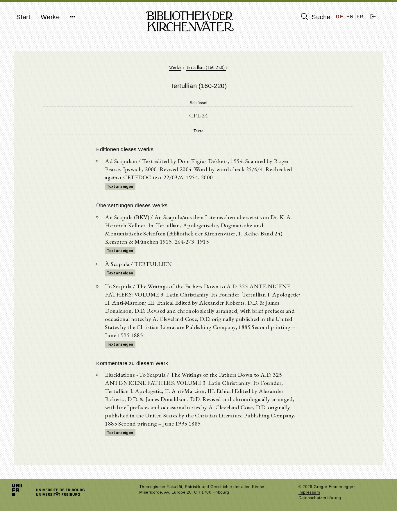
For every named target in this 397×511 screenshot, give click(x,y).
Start (23, 17)
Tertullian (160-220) (206, 67)
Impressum (309, 492)
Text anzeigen (120, 186)
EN (350, 16)
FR (360, 16)
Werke (50, 17)
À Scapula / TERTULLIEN (138, 264)
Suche (320, 17)
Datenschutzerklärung (319, 498)
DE (340, 16)
